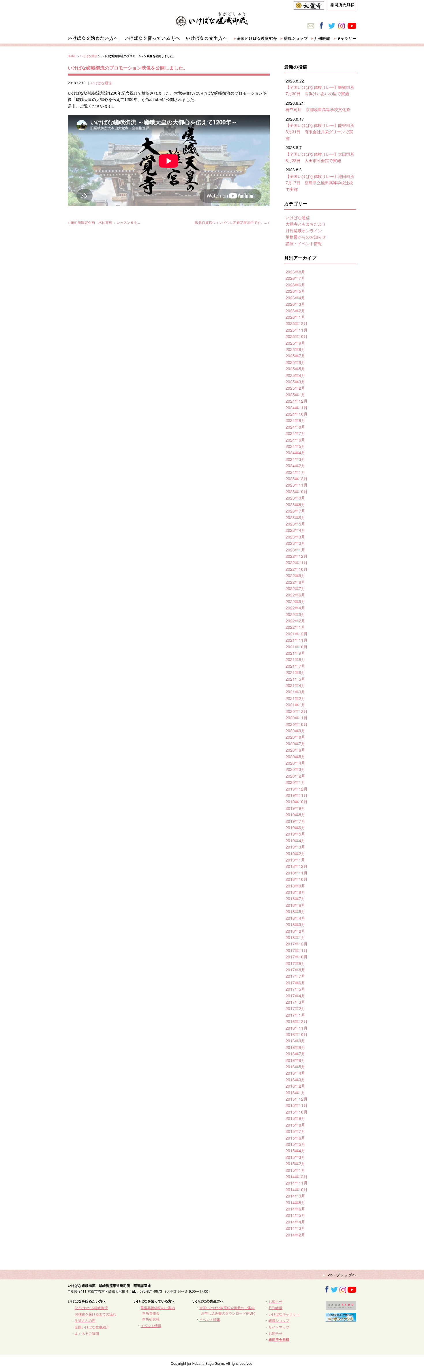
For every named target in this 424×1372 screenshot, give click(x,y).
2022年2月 (295, 621)
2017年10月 (296, 957)
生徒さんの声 (85, 1320)
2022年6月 (295, 595)
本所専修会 (151, 1313)
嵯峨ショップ (279, 1320)
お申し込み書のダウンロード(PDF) (228, 1313)
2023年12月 (296, 478)
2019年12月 (296, 789)
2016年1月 (295, 1092)
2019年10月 (296, 801)
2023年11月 (296, 485)
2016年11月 (296, 1028)
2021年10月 (296, 647)
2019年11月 (296, 795)
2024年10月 (296, 414)
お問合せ (275, 1333)
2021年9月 (295, 653)
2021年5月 (295, 679)
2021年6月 (295, 672)
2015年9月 (295, 1118)
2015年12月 (296, 1099)
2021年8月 (295, 659)
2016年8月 (295, 1047)
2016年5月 (295, 1066)
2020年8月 (295, 737)
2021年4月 (295, 685)
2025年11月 (296, 330)
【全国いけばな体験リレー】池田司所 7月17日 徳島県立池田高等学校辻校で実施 (322, 182)
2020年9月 (295, 730)
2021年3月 (295, 692)
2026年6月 (295, 285)
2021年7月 (295, 666)
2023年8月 (295, 504)
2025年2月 (295, 388)
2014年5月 (295, 1215)
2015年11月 (296, 1105)
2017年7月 (295, 976)
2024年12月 (296, 401)
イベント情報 (150, 1325)
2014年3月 (295, 1228)
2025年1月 (295, 394)
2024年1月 (295, 472)
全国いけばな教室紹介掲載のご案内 (227, 1307)
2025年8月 (295, 349)
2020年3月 (295, 769)
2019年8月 (295, 814)
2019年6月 (295, 827)
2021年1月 (295, 704)
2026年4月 (295, 298)
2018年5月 (295, 911)
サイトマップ (279, 1326)
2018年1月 (295, 937)
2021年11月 (296, 640)
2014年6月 (295, 1209)
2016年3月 (295, 1079)
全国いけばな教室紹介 (92, 1326)
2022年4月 (295, 608)
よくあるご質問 (87, 1333)
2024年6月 (295, 440)
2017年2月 (295, 1008)
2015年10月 (296, 1112)
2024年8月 (295, 427)
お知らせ (275, 1301)
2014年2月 (295, 1235)
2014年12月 (296, 1176)
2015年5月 (295, 1144)
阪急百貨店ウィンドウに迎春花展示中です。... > (232, 222)
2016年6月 (295, 1060)
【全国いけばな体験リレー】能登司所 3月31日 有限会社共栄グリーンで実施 (322, 131)
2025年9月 (295, 343)
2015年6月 (295, 1138)
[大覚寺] (309, 7)
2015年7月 (295, 1131)
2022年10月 (296, 569)
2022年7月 (295, 588)
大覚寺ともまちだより (306, 224)
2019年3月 (295, 847)
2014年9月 (295, 1196)
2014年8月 (295, 1202)
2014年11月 (296, 1183)
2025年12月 (296, 323)
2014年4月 (295, 1222)
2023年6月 (295, 517)
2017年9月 (295, 963)
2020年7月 (295, 743)
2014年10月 (296, 1189)
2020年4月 (295, 763)
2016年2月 (295, 1086)
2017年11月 (296, 950)
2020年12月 (296, 711)
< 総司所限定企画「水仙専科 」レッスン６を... (104, 222)
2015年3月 (295, 1157)
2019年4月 (295, 840)
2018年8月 (295, 892)
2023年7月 (295, 511)
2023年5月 (295, 524)
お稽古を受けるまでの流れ (95, 1313)
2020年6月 (295, 750)
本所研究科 (151, 1318)
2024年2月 (295, 465)
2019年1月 (295, 860)
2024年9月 (295, 420)
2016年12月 (296, 1021)
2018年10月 (296, 879)
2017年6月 (295, 983)
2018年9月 (295, 886)
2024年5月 (295, 446)
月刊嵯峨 (275, 1307)
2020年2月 (295, 776)
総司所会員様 (279, 1339)
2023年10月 (296, 491)
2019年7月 (295, 821)
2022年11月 (296, 562)
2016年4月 (295, 1073)
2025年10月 (296, 336)
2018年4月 (295, 918)
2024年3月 (295, 459)
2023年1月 (295, 550)
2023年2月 (295, 543)
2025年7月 (295, 356)
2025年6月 (295, 362)
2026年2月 (295, 311)
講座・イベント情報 (304, 243)
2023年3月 (295, 537)
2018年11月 (296, 873)
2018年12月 (296, 866)
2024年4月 (295, 452)
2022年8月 (295, 582)
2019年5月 (295, 834)
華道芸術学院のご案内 (157, 1307)
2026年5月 (295, 291)
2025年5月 (295, 368)
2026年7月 (295, 278)
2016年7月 (295, 1053)
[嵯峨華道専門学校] (341, 1307)
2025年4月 (295, 375)
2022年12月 (296, 556)
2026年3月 (295, 304)
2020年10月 (296, 724)
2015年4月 (295, 1150)
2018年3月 (295, 924)
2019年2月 (295, 853)
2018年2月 (295, 931)
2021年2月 (295, 698)
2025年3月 (295, 381)
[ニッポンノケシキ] (341, 1318)
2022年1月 (295, 627)
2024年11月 (296, 407)
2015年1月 (295, 1170)
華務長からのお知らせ (306, 237)
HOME (72, 56)
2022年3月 (295, 614)
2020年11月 (296, 717)
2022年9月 (295, 575)
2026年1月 (295, 317)
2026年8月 (295, 272)
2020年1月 (295, 782)
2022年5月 (295, 601)
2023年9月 (295, 498)
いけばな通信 (88, 56)
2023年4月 (295, 530)
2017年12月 (296, 944)
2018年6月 (295, 905)
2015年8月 (295, 1125)
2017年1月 (295, 1015)
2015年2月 (295, 1163)
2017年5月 (295, 989)
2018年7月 (295, 898)
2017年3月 (295, 1002)
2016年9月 (295, 1040)
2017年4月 (295, 995)
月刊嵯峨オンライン (304, 230)
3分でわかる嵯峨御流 (91, 1307)
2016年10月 (296, 1034)
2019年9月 (295, 808)
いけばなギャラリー (284, 1313)
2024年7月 (295, 433)
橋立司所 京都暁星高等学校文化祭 (318, 109)
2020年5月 (295, 756)
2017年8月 (295, 970)
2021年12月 (296, 634)
